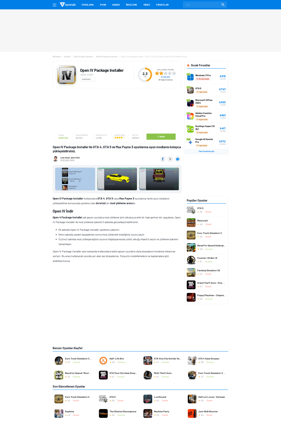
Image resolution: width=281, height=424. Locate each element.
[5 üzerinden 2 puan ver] (161, 73)
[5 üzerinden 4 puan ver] (170, 73)
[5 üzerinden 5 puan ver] (174, 73)
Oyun (103, 4)
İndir (161, 136)
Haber (116, 4)
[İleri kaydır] (177, 179)
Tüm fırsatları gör (206, 151)
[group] (117, 179)
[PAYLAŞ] (163, 161)
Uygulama (88, 4)
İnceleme (131, 4)
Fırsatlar (162, 4)
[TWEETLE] (170, 161)
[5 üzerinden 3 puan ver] (165, 73)
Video (146, 4)
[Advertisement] (116, 110)
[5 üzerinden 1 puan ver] (157, 73)
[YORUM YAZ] (178, 161)
